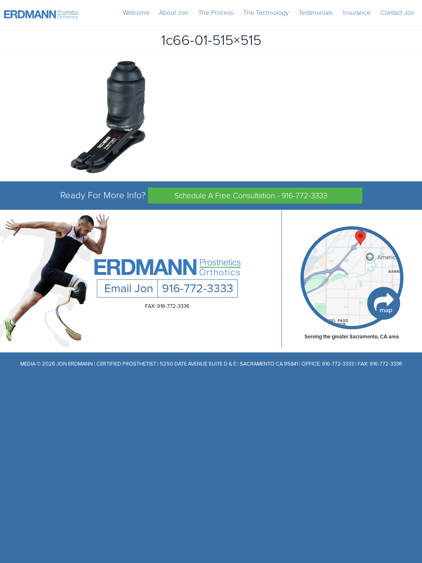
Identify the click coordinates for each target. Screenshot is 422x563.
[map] (351, 277)
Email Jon (127, 289)
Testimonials (316, 13)
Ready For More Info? (194, 195)
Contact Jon (397, 13)
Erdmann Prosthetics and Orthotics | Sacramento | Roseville (41, 14)
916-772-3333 (197, 289)
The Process (215, 13)
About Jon (173, 13)
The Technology (266, 13)
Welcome (136, 13)
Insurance (356, 13)
